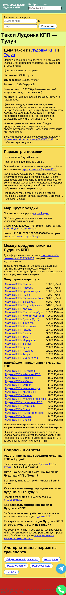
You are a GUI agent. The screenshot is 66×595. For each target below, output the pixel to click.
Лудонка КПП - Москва (18, 308)
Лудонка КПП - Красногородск (22, 291)
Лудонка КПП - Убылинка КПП (23, 374)
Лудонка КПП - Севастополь (21, 357)
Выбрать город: (38, 4)
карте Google (29, 228)
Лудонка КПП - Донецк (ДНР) (22, 319)
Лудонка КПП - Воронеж (19, 322)
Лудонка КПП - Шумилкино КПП (23, 402)
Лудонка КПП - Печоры (18, 395)
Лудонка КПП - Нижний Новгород (24, 315)
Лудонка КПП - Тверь (17, 354)
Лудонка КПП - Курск (17, 347)
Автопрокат (51, 559)
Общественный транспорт (22, 559)
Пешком (11, 572)
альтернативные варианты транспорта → (29, 537)
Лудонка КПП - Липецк (18, 333)
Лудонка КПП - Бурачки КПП (21, 406)
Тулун (9, 54)
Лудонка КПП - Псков (17, 294)
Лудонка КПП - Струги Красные (23, 305)
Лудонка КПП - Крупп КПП (20, 392)
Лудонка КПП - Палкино (19, 284)
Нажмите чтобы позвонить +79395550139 (28, 139)
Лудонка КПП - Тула (16, 336)
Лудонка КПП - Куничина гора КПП (25, 399)
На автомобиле (16, 565)
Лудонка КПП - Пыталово (20, 371)
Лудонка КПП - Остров (18, 385)
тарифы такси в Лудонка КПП (39, 169)
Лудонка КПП (11, 7)
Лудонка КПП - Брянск (18, 343)
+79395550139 (12, 499)
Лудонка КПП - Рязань (18, 329)
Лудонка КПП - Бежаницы (20, 301)
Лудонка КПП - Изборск (19, 287)
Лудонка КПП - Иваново (19, 350)
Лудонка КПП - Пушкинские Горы (24, 298)
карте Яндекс (41, 213)
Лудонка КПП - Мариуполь (20, 340)
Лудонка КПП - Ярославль (20, 326)
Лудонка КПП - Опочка (18, 416)
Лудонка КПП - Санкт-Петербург (24, 312)
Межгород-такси (13, 4)
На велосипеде (41, 565)
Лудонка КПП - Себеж (18, 420)
